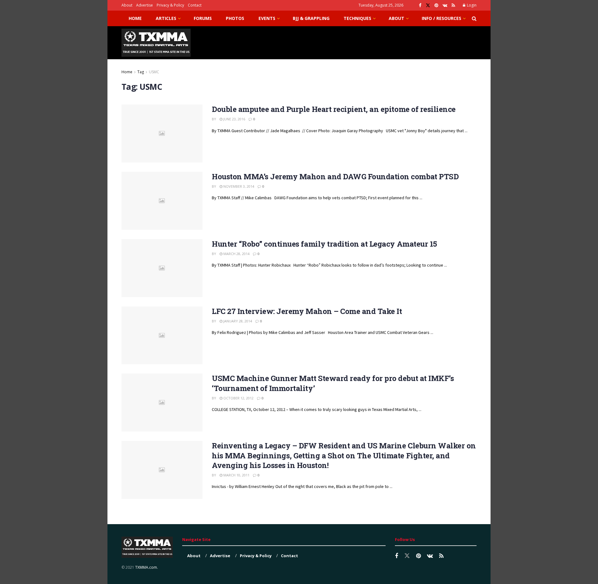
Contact (195, 5)
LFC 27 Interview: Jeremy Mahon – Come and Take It (307, 311)
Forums (203, 18)
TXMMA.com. (146, 567)
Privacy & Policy (170, 5)
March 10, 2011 (235, 475)
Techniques (357, 18)
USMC (154, 72)
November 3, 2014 (238, 186)
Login (471, 5)
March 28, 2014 (235, 253)
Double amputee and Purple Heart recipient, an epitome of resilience (334, 109)
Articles (166, 18)
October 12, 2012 (238, 398)
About (126, 5)
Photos (235, 18)
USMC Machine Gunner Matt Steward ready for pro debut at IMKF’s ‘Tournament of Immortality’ (333, 383)
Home (135, 18)
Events (267, 18)
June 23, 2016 (233, 119)
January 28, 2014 (237, 321)
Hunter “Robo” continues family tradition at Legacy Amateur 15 (324, 244)
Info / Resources (441, 18)
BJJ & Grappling (311, 18)
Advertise (144, 5)
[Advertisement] (363, 42)
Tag (140, 72)
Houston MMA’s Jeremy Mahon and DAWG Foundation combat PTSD (335, 176)
